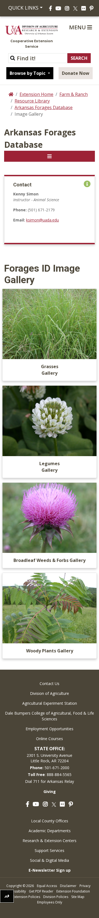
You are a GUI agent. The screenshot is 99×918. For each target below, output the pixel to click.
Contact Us (49, 683)
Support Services (49, 850)
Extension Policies (26, 896)
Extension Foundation (73, 891)
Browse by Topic (28, 73)
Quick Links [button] (22, 7)
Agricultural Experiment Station (49, 703)
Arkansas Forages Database (44, 107)
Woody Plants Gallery (49, 651)
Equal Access (47, 885)
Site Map (77, 896)
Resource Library (32, 101)
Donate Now (75, 73)
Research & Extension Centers (49, 840)
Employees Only (49, 902)
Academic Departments (50, 830)
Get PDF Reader (41, 891)
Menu (78, 27)
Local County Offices (49, 820)
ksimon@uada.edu (42, 220)
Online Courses (49, 738)
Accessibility (16, 891)
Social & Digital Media (49, 860)
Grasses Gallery (49, 369)
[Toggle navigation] (49, 156)
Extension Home (36, 94)
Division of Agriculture (49, 693)
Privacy (84, 885)
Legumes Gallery (49, 467)
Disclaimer (68, 885)
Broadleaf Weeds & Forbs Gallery (49, 560)
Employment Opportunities (49, 728)
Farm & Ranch (73, 94)
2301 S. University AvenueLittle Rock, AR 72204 (49, 758)
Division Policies (55, 896)
